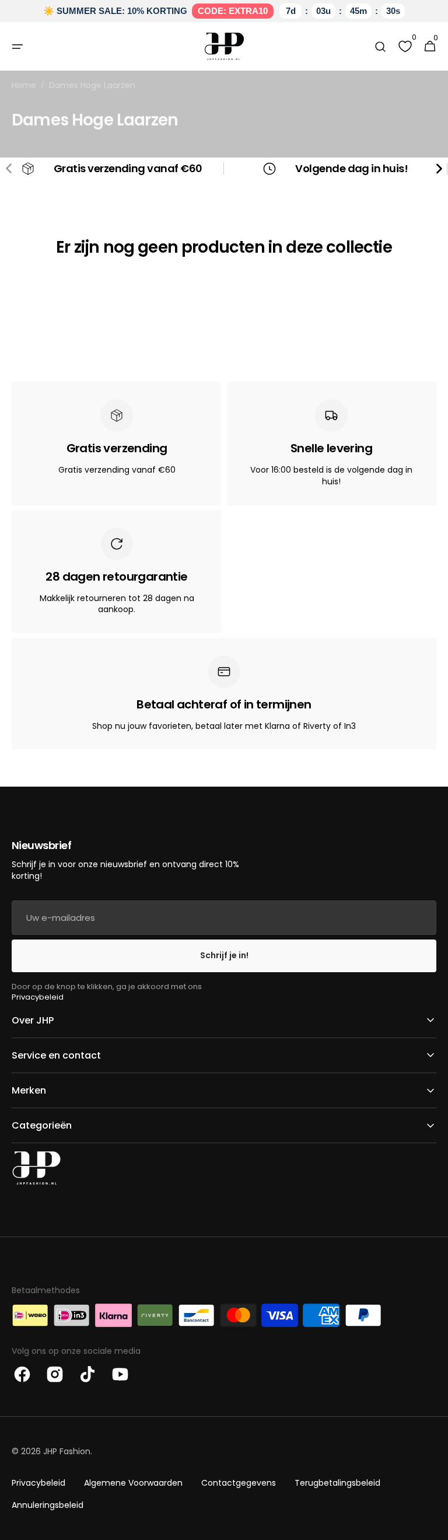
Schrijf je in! (224, 955)
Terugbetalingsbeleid (337, 1483)
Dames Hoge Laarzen (92, 85)
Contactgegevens (238, 1483)
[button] (17, 47)
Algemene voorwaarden (133, 1483)
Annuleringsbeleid (47, 1505)
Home (24, 85)
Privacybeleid (38, 997)
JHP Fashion (66, 1451)
